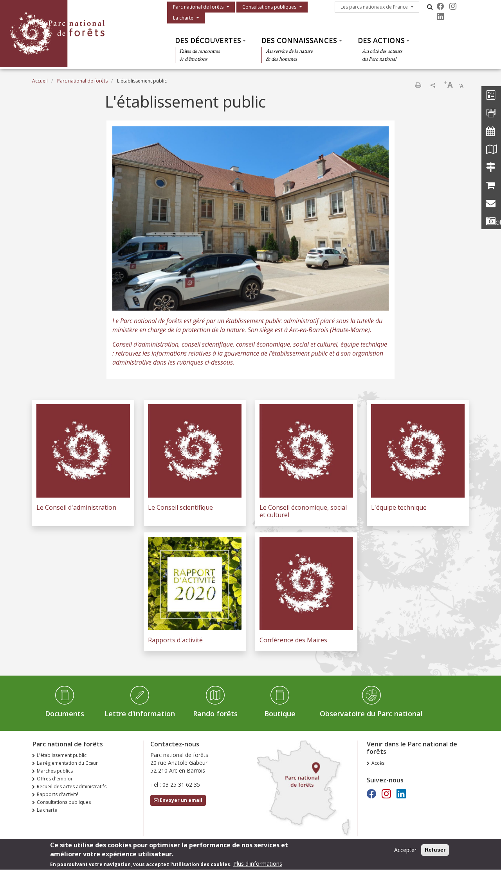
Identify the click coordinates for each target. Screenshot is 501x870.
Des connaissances (299, 40)
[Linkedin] (440, 16)
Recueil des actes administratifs (71, 786)
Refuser (435, 850)
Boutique (280, 713)
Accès (377, 763)
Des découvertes (208, 40)
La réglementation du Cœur (67, 763)
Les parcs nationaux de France (374, 7)
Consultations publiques (269, 7)
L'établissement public (62, 755)
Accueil (40, 80)
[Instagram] (452, 6)
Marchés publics (55, 771)
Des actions (381, 40)
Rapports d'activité (58, 794)
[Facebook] (440, 6)
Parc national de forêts (198, 7)
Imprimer (418, 85)
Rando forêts (215, 713)
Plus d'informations (257, 864)
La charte (183, 17)
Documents (64, 713)
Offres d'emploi (54, 778)
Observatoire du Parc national (371, 713)
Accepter (405, 850)
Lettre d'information (140, 713)
